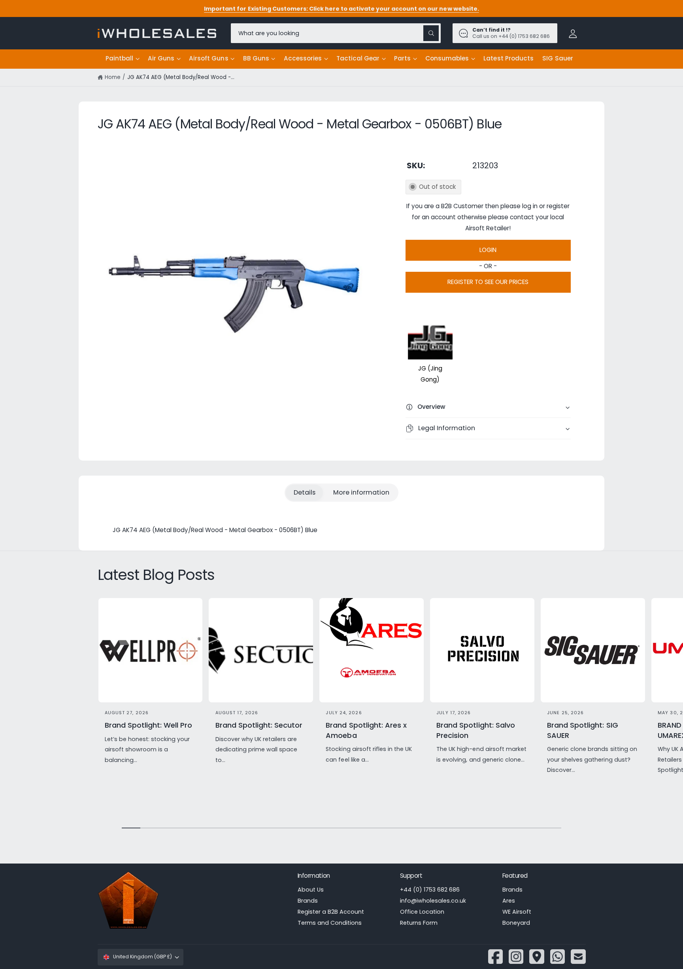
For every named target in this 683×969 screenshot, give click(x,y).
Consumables (447, 58)
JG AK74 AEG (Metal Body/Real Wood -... (181, 77)
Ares (508, 901)
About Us (311, 890)
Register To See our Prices (487, 282)
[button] (122, 58)
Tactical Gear (357, 58)
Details (304, 492)
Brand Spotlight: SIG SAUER (582, 730)
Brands (308, 901)
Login (487, 250)
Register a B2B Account (331, 912)
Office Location (422, 912)
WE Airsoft (516, 912)
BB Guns (256, 58)
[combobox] (336, 33)
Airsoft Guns (208, 58)
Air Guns (161, 58)
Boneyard (516, 923)
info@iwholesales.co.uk (433, 901)
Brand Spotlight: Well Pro (148, 725)
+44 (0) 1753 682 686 (430, 890)
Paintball (119, 58)
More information (361, 492)
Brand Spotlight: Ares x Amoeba (366, 730)
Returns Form (419, 923)
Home (113, 77)
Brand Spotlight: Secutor (258, 725)
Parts (402, 58)
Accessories (303, 58)
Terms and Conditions (330, 923)
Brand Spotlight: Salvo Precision (475, 730)
